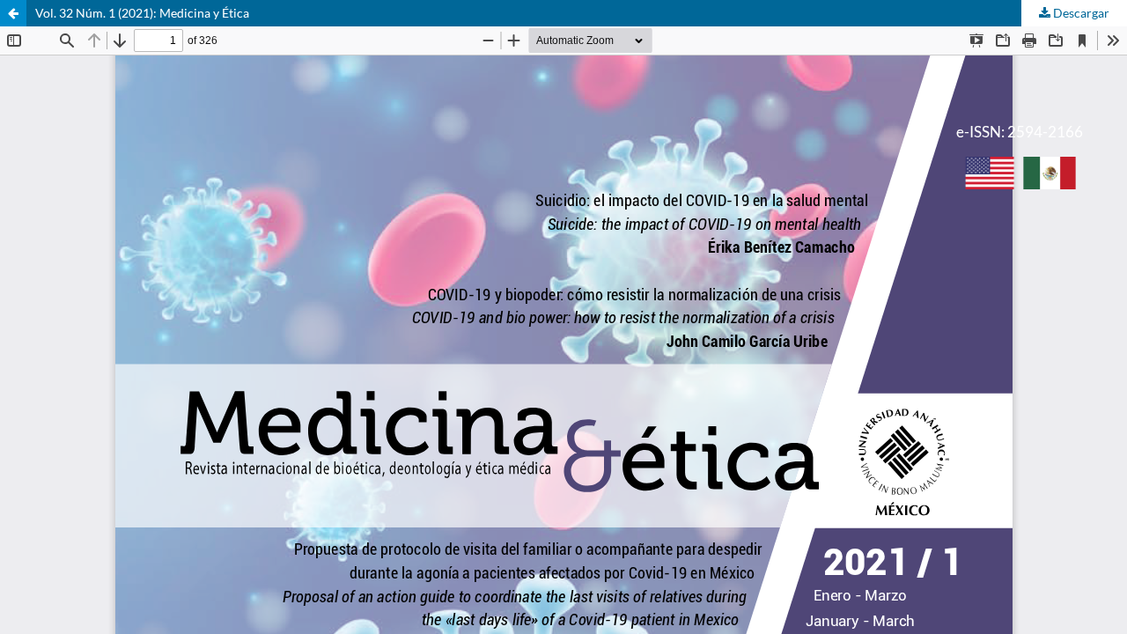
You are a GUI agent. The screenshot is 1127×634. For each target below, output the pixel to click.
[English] (989, 175)
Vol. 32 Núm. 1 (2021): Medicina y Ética (142, 12)
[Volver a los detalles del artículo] (13, 13)
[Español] (1049, 175)
